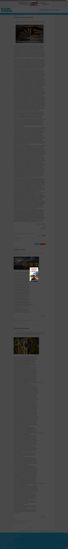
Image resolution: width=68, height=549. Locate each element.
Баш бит (21, 531)
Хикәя (15, 326)
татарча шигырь (20, 318)
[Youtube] (64, 10)
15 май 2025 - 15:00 (19, 330)
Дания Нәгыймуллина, (17, 251)
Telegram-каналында (29, 233)
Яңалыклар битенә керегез (18, 322)
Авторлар (38, 531)
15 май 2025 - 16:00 (22, 251)
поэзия (17, 318)
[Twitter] (60, 10)
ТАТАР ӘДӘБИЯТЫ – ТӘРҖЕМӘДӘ (18, 15)
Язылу (35, 531)
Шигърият (15, 247)
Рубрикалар (24, 531)
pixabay (44, 316)
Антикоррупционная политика (4, 545)
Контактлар (42, 531)
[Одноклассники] (43, 235)
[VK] (61, 10)
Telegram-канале (28, 320)
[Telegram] (66, 10)
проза (16, 231)
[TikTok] (65, 10)
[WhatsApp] (44, 235)
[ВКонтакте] (42, 235)
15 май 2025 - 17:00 (20, 19)
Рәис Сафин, (15, 330)
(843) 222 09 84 (66, 537)
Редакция (28, 531)
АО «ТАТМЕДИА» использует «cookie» (4, 546)
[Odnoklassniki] (63, 10)
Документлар (46, 531)
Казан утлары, (15, 19)
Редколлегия (32, 531)
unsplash (44, 228)
